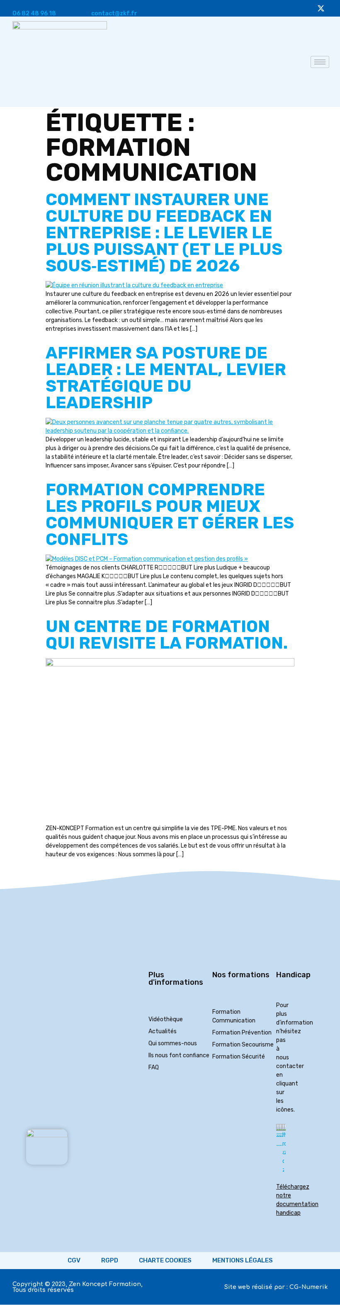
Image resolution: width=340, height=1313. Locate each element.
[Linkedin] (290, 8)
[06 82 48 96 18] (15, 3)
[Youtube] (259, 8)
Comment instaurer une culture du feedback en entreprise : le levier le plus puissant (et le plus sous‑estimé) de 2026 (164, 233)
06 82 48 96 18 (34, 13)
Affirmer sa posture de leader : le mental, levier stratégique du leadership (166, 377)
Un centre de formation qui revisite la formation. (167, 635)
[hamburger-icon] (320, 62)
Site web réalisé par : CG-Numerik (276, 1287)
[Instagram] (275, 8)
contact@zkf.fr (114, 13)
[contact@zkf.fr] (94, 3)
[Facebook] (305, 8)
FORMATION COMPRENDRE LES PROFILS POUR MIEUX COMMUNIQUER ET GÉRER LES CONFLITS (170, 514)
